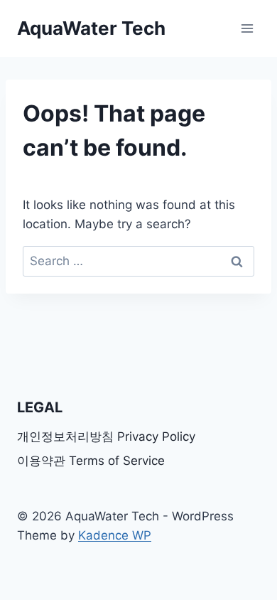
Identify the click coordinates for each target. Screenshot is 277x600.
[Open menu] (247, 28)
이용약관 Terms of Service (91, 461)
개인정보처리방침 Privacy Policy (106, 436)
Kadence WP (114, 535)
